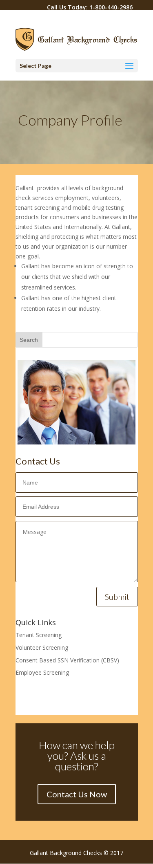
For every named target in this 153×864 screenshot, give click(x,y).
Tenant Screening (39, 635)
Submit (117, 596)
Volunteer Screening (42, 647)
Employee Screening (42, 672)
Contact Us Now (77, 794)
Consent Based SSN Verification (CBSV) (67, 660)
